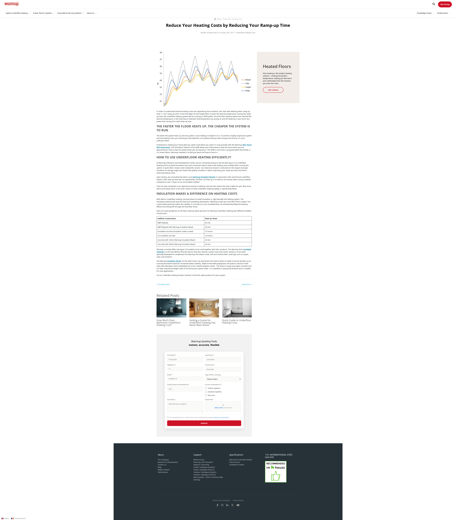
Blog (220, 19)
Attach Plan (209, 399)
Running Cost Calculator (203, 462)
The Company (163, 460)
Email (169, 375)
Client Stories (234, 462)
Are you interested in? (213, 384)
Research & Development (168, 462)
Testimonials (163, 472)
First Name (171, 355)
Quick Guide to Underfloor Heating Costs (236, 321)
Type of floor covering (213, 375)
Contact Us (162, 465)
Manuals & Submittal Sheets (240, 460)
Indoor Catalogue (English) (204, 467)
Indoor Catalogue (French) (203, 470)
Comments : (171, 399)
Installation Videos (236, 465)
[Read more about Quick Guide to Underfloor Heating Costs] (237, 307)
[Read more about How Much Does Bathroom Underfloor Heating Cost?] (171, 307)
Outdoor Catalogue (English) (204, 472)
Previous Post (163, 284)
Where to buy (198, 460)
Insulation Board (174, 261)
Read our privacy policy (221, 417)
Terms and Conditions (221, 500)
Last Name (209, 355)
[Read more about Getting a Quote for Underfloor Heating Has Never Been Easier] (204, 307)
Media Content (164, 470)
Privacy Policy (238, 500)
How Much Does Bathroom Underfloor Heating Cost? (168, 323)
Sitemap (196, 480)
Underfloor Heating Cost (232, 19)
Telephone (171, 365)
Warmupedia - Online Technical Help (208, 477)
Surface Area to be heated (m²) (178, 384)
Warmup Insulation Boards (204, 177)
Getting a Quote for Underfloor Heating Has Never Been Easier (202, 323)
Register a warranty (201, 465)
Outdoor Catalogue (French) (204, 475)
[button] (434, 4)
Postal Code (210, 365)
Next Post (247, 284)
